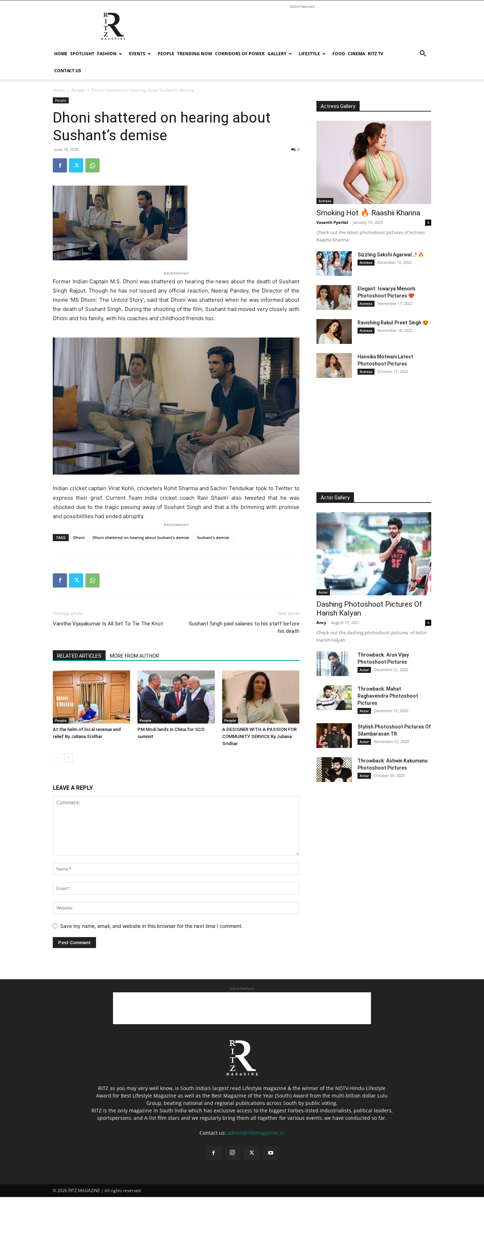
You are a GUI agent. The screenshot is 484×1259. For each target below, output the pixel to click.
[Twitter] (76, 165)
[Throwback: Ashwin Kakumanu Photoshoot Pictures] (334, 769)
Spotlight (82, 54)
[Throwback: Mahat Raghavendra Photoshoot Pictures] (334, 697)
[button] (422, 54)
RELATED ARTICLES (79, 656)
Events (137, 54)
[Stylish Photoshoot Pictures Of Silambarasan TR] (334, 735)
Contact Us (67, 71)
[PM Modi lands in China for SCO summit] (176, 697)
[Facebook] (60, 165)
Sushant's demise (213, 537)
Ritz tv (375, 54)
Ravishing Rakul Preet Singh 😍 (393, 322)
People (166, 54)
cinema (356, 54)
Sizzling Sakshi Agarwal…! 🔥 (391, 254)
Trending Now (194, 54)
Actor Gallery (335, 497)
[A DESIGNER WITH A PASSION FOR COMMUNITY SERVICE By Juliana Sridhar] (260, 697)
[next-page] (68, 757)
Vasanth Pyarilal (332, 222)
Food (338, 54)
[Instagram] (232, 1153)
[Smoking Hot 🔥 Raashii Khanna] (373, 162)
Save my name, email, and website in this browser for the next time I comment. (151, 926)
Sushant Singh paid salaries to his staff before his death (244, 627)
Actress (325, 200)
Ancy (321, 622)
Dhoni (79, 537)
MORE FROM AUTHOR (134, 656)
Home (60, 54)
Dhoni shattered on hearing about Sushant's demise (140, 537)
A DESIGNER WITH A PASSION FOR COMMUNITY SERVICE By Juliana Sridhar (259, 736)
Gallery (277, 54)
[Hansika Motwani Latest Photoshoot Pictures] (334, 365)
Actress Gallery (338, 106)
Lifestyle (309, 54)
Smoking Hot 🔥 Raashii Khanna (368, 213)
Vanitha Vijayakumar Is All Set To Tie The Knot (108, 623)
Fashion (107, 54)
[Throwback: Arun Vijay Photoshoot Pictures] (334, 663)
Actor (323, 592)
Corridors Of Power (240, 54)
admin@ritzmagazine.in (255, 1132)
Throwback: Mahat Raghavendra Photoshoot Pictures (388, 696)
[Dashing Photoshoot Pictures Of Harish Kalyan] (373, 553)
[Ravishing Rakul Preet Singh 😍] (334, 331)
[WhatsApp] (92, 165)
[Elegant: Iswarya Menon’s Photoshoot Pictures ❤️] (334, 297)
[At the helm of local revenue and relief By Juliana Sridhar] (91, 697)
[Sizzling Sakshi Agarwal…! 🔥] (334, 263)
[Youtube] (271, 1153)
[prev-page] (57, 757)
